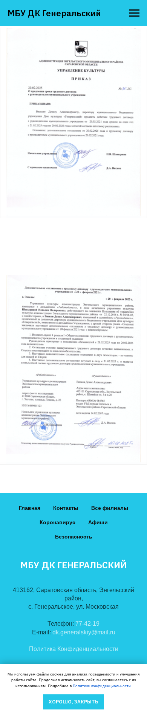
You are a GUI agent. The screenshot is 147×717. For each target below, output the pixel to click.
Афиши (98, 522)
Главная (29, 508)
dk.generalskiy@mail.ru (83, 632)
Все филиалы (109, 508)
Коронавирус (57, 522)
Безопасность (73, 537)
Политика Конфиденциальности (73, 649)
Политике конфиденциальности (102, 686)
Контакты (65, 508)
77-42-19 (87, 623)
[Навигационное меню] (134, 13)
